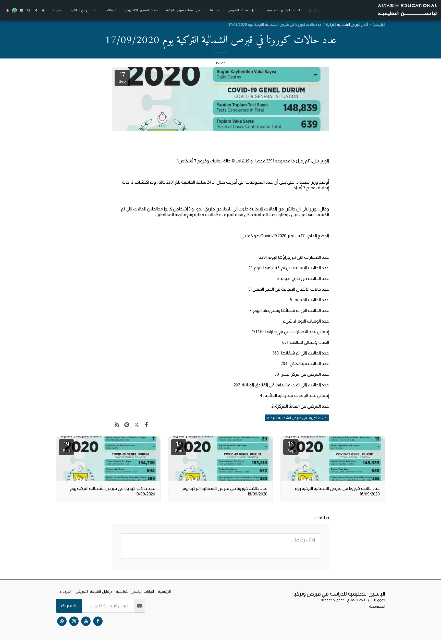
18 (178, 446)
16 (291, 446)
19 (66, 446)
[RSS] (117, 425)
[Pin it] (127, 425)
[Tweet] (137, 425)
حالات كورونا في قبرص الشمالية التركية (296, 418)
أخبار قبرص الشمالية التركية (347, 24)
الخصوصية (377, 606)
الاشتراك (69, 605)
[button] (36, 10)
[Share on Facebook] (147, 425)
